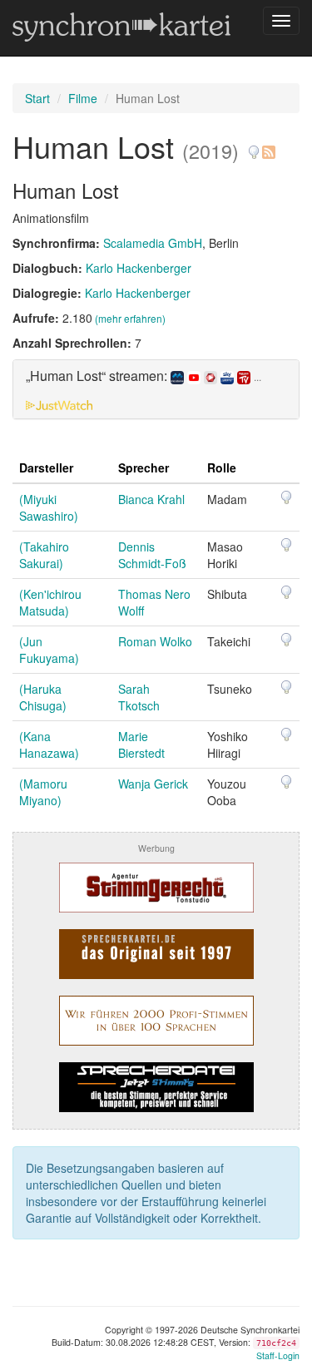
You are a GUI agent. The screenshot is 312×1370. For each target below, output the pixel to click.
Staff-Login (278, 1355)
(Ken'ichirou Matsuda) (50, 602)
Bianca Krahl (151, 499)
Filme (82, 98)
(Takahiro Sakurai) (44, 554)
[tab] (156, 389)
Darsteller (46, 467)
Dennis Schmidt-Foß (152, 554)
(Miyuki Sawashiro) (48, 507)
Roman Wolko (155, 641)
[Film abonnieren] (267, 146)
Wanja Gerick (153, 783)
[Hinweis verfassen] (253, 146)
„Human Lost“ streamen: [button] (143, 376)
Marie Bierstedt (141, 744)
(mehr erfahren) (130, 318)
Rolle (221, 467)
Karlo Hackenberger (138, 268)
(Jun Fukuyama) (49, 649)
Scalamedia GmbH (152, 243)
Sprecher (143, 467)
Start (37, 98)
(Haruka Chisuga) (43, 697)
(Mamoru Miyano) (43, 792)
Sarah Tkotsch (139, 697)
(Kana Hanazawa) (49, 744)
